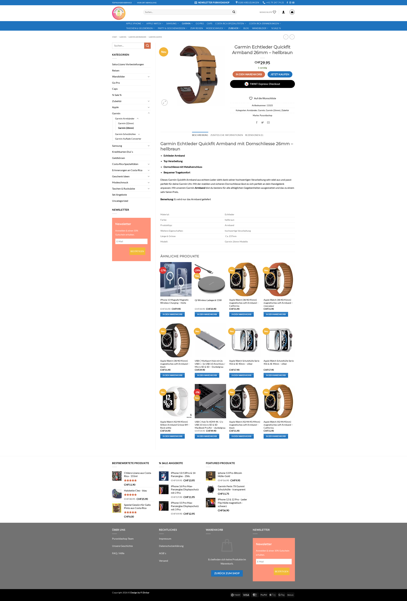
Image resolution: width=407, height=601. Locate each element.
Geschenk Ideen (121, 176)
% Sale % (276, 28)
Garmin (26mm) (155, 37)
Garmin (186, 23)
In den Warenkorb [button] (173, 314)
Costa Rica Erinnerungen (264, 23)
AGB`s (162, 553)
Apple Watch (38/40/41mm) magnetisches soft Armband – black (175, 363)
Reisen (115, 70)
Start (114, 37)
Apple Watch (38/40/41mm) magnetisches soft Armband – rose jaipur (278, 302)
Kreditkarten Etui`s (122, 151)
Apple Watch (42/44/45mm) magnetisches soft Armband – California (278, 424)
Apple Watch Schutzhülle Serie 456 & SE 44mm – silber (279, 362)
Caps (209, 23)
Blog (246, 28)
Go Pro (200, 23)
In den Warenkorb (249, 74)
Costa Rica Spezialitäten (229, 23)
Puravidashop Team (123, 538)
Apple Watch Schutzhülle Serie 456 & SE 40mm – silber (244, 362)
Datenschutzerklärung (171, 545)
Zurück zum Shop (227, 573)
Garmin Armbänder (137, 37)
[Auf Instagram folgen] (290, 3)
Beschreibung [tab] (200, 135)
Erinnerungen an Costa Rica (127, 170)
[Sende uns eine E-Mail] (293, 3)
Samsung (171, 23)
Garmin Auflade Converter (128, 138)
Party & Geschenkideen (171, 28)
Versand (163, 560)
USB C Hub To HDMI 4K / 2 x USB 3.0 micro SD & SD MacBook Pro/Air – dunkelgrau (210, 424)
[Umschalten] (149, 76)
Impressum (165, 538)
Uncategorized (120, 200)
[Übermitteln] (234, 12)
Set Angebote (119, 194)
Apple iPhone (133, 23)
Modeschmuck (214, 28)
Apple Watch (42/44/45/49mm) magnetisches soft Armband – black (244, 424)
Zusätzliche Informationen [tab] (226, 135)
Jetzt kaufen (280, 74)
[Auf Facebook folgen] (287, 3)
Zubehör (233, 28)
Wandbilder (259, 28)
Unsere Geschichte (122, 545)
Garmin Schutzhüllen (125, 134)
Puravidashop (266, 115)
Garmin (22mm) (126, 123)
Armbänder (252, 110)
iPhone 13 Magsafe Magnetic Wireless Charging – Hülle (174, 301)
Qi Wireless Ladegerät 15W (208, 300)
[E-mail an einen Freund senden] (268, 122)
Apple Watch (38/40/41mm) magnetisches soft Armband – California (244, 302)
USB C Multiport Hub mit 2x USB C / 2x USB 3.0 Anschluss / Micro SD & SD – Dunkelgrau (210, 363)
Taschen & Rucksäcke (123, 188)
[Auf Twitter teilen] (262, 122)
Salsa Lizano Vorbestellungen (128, 64)
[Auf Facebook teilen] (256, 122)
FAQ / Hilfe (118, 553)
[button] (212, 2)
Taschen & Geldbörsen (139, 28)
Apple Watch (153, 23)
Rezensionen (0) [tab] (254, 135)
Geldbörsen (118, 157)
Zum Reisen (196, 28)
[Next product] (285, 36)
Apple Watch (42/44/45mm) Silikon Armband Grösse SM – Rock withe (175, 424)
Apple (115, 107)
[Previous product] (292, 36)
